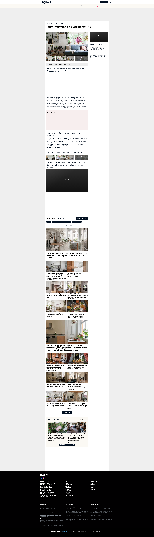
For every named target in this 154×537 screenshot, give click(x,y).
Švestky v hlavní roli (51, 520)
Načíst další (67, 412)
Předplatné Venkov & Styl (47, 484)
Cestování (44, 507)
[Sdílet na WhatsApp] (63, 218)
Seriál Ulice (50, 513)
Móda (66, 481)
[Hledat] (110, 2)
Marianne (73, 531)
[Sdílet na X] (58, 218)
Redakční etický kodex (46, 490)
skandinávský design (65, 221)
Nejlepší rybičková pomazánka (49, 524)
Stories (67, 489)
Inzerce (42, 498)
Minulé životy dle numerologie (53, 512)
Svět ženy (93, 484)
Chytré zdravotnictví (56, 513)
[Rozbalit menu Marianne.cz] (78, 2)
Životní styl (68, 484)
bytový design (56, 221)
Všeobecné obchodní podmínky (48, 495)
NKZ (86, 531)
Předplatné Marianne (45, 481)
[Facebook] (41, 478)
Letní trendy (47, 508)
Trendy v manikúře (43, 512)
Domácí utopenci (58, 524)
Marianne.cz (75, 2)
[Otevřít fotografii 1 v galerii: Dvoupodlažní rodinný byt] (50, 58)
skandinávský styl (76, 221)
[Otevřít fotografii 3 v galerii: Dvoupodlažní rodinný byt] (69, 58)
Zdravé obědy (52, 508)
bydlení (49, 221)
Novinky (53, 6)
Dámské (82, 531)
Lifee (91, 487)
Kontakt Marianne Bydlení (47, 487)
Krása (66, 483)
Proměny (81, 6)
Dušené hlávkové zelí (43, 520)
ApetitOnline (93, 481)
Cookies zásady (44, 496)
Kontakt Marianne (45, 486)
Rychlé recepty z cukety (59, 525)
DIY (86, 6)
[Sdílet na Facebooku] (56, 218)
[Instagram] (43, 478)
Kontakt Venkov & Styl (46, 489)
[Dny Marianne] (100, 6)
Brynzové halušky (44, 525)
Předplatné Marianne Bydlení (48, 483)
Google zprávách (67, 64)
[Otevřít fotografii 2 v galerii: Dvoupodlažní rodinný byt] (60, 58)
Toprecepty (93, 489)
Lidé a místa (60, 6)
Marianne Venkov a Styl (90, 2)
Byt (65, 23)
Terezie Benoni (49, 29)
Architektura (92, 6)
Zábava (67, 486)
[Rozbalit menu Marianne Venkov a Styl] (97, 2)
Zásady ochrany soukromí (47, 492)
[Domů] (46, 2)
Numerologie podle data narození (52, 507)
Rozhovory (68, 487)
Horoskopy (68, 490)
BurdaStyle (89, 531)
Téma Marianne (69, 493)
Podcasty (68, 492)
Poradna (74, 6)
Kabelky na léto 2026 (50, 515)
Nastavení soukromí (45, 493)
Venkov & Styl (69, 495)
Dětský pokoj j (61, 145)
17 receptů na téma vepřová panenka (54, 521)
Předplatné (104, 2)
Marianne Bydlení (53, 23)
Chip (91, 486)
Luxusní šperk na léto (44, 516)
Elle (91, 483)
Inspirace (67, 6)
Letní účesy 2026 (58, 515)
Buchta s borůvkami (51, 525)
